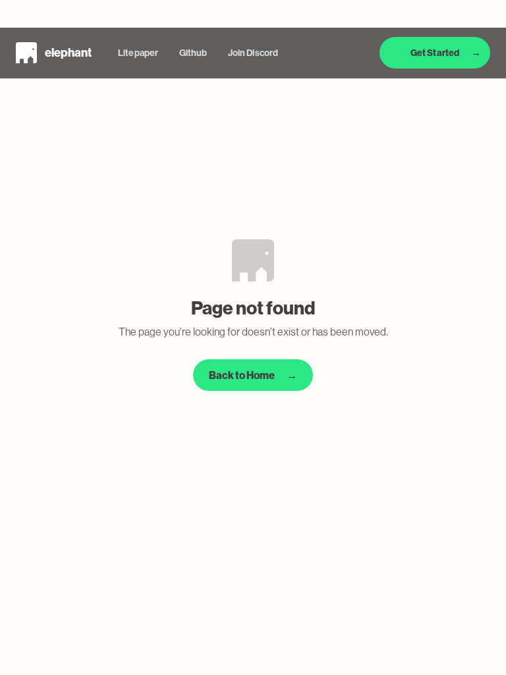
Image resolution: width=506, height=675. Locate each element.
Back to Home (253, 375)
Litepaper (138, 53)
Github (193, 53)
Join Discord (253, 53)
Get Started (445, 53)
